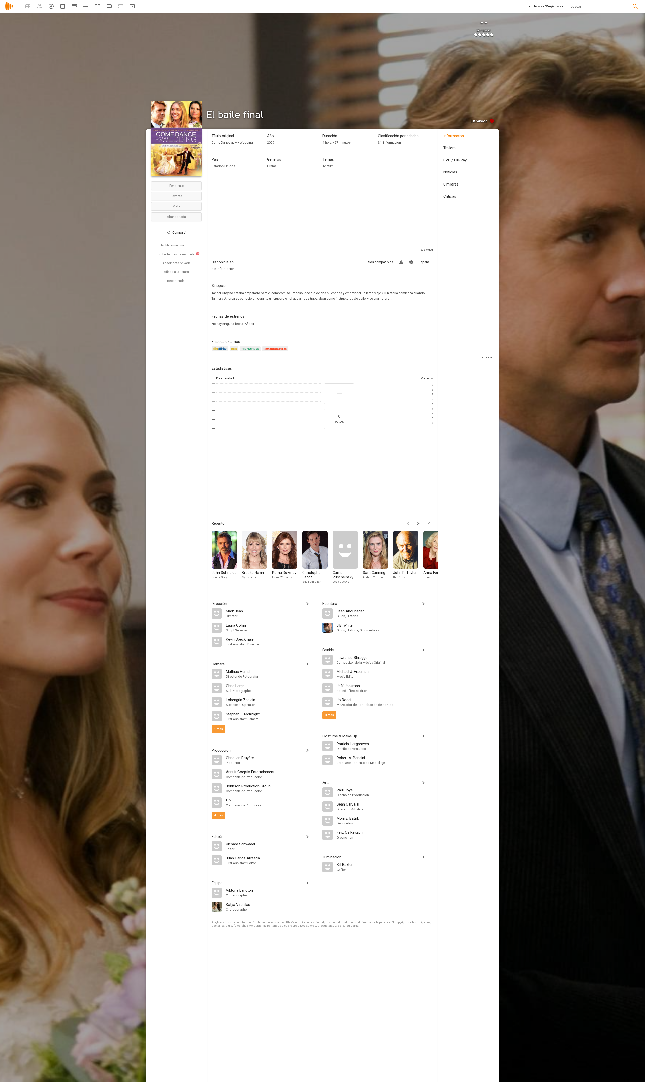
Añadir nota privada (176, 263)
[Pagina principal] (9, 9)
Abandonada (176, 217)
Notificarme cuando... (176, 245)
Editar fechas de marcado (178, 254)
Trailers (449, 148)
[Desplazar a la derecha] (418, 523)
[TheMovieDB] (251, 352)
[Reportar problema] (401, 262)
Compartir (179, 232)
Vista (176, 206)
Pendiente (176, 186)
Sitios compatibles (379, 262)
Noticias (450, 172)
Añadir (249, 324)
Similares (451, 184)
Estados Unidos (223, 166)
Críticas (449, 196)
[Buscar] (635, 6)
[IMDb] (235, 352)
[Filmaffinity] (221, 352)
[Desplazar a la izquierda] (408, 523)
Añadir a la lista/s (176, 272)
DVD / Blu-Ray (455, 160)
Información (453, 136)
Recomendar (176, 281)
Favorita (176, 196)
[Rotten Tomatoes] (276, 352)
